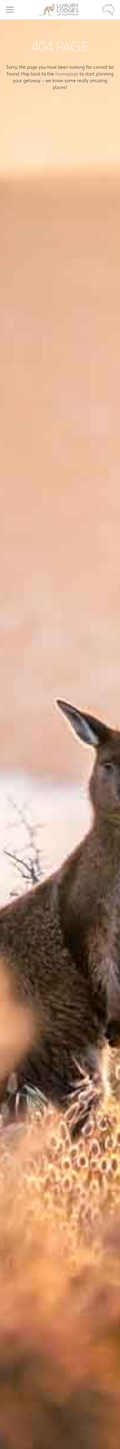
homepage (66, 74)
